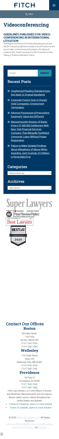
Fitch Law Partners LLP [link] (28, 417)
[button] (54, 5)
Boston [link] (29, 328)
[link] (24, 5)
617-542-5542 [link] (31, 343)
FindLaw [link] (42, 427)
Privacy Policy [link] (35, 424)
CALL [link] (30, 14)
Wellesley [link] (29, 350)
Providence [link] (29, 372)
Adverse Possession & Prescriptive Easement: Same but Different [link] (30, 114)
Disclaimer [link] (11, 424)
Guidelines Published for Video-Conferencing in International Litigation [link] (27, 37)
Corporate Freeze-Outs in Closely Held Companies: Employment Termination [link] (29, 104)
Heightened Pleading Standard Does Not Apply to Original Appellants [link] (30, 93)
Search (44, 73)
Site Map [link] (22, 424)
